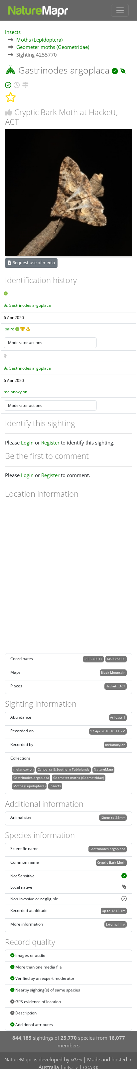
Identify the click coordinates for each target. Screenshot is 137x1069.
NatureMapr (103, 769)
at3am (76, 1059)
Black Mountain (113, 672)
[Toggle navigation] (120, 10)
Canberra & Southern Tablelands (63, 769)
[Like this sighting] (8, 112)
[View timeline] (17, 84)
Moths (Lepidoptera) (39, 39)
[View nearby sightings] (25, 84)
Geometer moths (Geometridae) (52, 47)
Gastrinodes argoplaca (30, 305)
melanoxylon (15, 392)
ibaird (9, 329)
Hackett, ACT (115, 686)
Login (27, 442)
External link (115, 924)
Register (50, 442)
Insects (13, 32)
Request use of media (33, 263)
